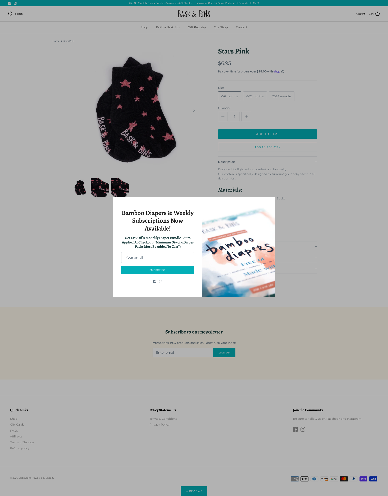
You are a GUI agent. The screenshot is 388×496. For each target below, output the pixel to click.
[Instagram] (160, 281)
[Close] (269, 201)
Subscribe (158, 270)
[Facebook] (154, 281)
